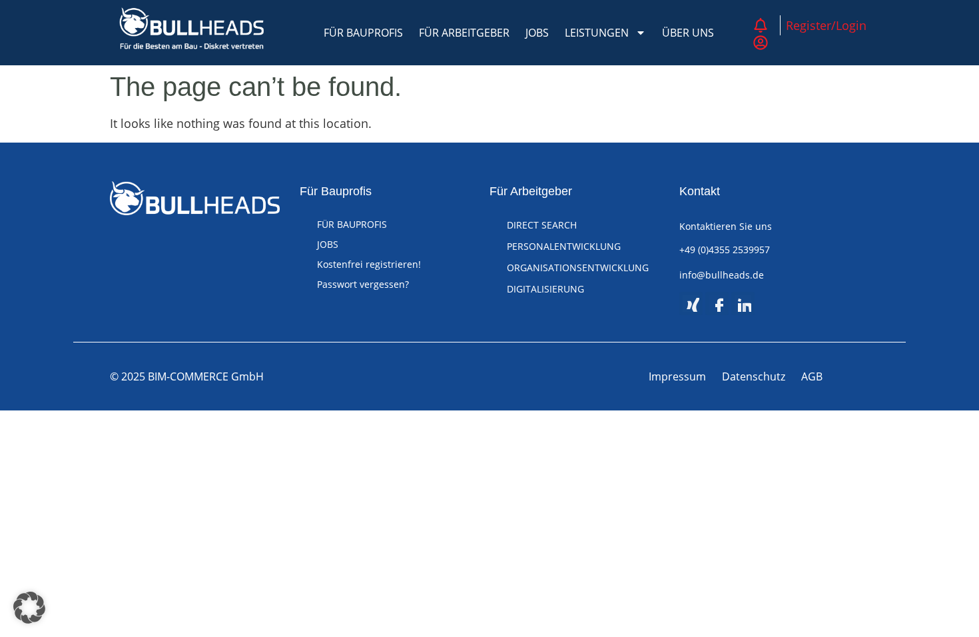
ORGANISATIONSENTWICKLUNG (578, 267)
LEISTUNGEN (597, 32)
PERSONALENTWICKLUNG (564, 246)
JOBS (537, 32)
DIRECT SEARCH (542, 225)
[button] (29, 607)
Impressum (677, 376)
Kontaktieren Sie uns (725, 226)
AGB (811, 376)
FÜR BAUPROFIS (363, 32)
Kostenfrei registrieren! (369, 264)
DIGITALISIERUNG (545, 289)
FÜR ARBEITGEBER (464, 32)
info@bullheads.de (721, 275)
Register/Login (826, 25)
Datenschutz (753, 376)
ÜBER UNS (688, 32)
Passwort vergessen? (363, 284)
